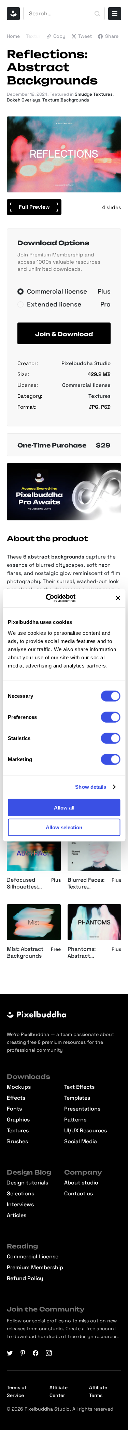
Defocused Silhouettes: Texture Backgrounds (24, 884)
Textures (36, 36)
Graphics (18, 1119)
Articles (16, 1215)
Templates (77, 1098)
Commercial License (32, 1256)
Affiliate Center (58, 1391)
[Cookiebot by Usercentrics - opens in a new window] (54, 598)
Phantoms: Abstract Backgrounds (85, 953)
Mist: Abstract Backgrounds (25, 953)
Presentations (82, 1109)
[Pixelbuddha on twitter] (10, 1353)
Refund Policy (25, 1278)
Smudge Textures (94, 94)
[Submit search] (97, 13)
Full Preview (34, 206)
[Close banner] (117, 598)
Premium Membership (35, 1267)
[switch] (110, 716)
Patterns (75, 1119)
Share (111, 36)
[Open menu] (114, 13)
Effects (16, 1098)
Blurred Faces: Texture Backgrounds (86, 884)
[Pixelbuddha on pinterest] (23, 1353)
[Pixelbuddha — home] (13, 13)
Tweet (85, 36)
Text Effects (79, 1087)
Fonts (14, 1109)
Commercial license (86, 385)
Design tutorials (27, 1182)
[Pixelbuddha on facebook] (36, 1353)
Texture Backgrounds (65, 100)
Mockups (19, 1087)
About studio (81, 1182)
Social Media (80, 1141)
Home (13, 36)
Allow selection (64, 827)
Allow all (64, 807)
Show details (90, 787)
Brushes (17, 1141)
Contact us (78, 1193)
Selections (20, 1193)
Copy (59, 36)
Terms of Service (17, 1391)
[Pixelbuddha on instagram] (49, 1353)
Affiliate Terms (98, 1391)
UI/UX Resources (85, 1130)
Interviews (20, 1204)
